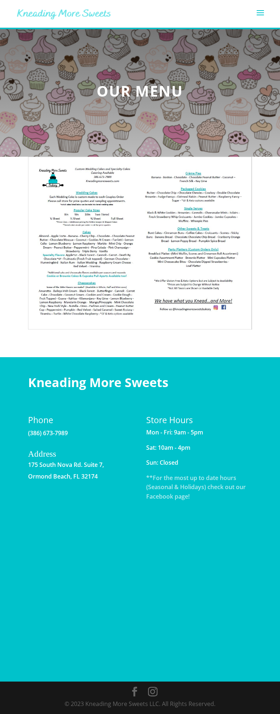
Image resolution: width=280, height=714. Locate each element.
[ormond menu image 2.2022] (140, 327)
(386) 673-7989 (48, 433)
